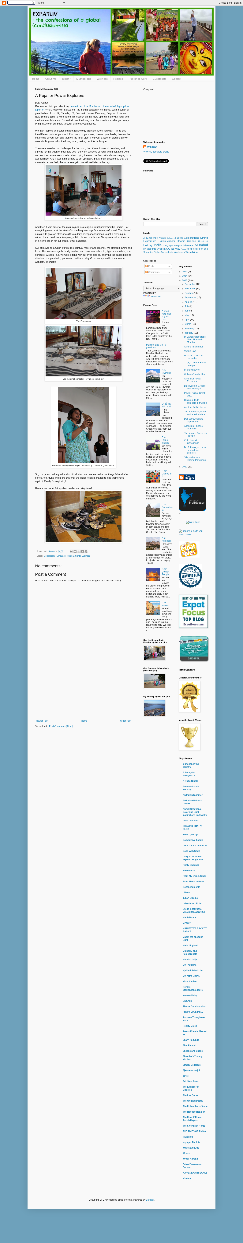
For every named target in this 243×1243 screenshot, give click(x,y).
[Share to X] (79, 551)
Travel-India (167, 252)
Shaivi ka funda (191, 1040)
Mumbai (70, 556)
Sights (78, 556)
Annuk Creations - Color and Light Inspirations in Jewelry (195, 812)
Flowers (181, 241)
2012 (185, 466)
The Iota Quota (190, 1095)
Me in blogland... (191, 945)
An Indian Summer (193, 795)
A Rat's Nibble (190, 781)
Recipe (190, 249)
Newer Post (42, 721)
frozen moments (191, 887)
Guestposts (159, 78)
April (187, 319)
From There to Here (193, 881)
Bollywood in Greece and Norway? (195, 387)
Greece (191, 240)
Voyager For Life (191, 1142)
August (189, 302)
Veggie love (190, 351)
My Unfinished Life (193, 970)
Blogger (150, 1200)
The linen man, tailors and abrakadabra (195, 413)
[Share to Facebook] (82, 551)
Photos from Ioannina (194, 1006)
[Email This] (71, 551)
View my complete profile (156, 151)
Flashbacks (189, 870)
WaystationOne (191, 1147)
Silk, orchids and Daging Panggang (195, 458)
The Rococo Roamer (194, 1112)
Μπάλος (187, 1178)
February (190, 328)
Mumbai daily (190, 959)
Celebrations (49, 556)
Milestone (188, 245)
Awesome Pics (191, 820)
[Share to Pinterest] (86, 551)
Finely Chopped (191, 865)
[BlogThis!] (75, 551)
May (187, 315)
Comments (153, 272)
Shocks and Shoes (193, 1051)
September (191, 297)
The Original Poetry (193, 1101)
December (190, 284)
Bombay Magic (191, 834)
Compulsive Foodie (193, 840)
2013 (185, 280)
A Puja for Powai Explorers (192, 380)
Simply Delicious (192, 1065)
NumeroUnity (190, 995)
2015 (185, 271)
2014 (185, 276)
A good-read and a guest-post (166, 315)
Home (35, 78)
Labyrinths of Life (192, 903)
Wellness (102, 78)
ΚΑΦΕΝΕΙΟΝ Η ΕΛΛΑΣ (195, 1172)
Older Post (125, 721)
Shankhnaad (189, 1045)
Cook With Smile (191, 851)
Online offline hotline (194, 374)
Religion (198, 249)
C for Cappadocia (167, 507)
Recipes (118, 78)
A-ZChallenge (150, 238)
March (188, 324)
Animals (162, 238)
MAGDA (187, 923)
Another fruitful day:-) (195, 407)
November (190, 288)
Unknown (152, 147)
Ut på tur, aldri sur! (166, 405)
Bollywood (171, 238)
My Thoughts (189, 965)
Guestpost (203, 241)
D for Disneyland (167, 474)
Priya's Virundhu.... (193, 1012)
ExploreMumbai (167, 241)
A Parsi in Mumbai (193, 346)
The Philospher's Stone (195, 1106)
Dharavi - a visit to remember (193, 357)
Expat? (66, 78)
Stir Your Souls (191, 1081)
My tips (160, 249)
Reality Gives (190, 1026)
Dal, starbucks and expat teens (193, 420)
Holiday (147, 245)
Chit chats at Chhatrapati (191, 441)
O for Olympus (166, 371)
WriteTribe (191, 252)
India (158, 245)
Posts (151, 266)
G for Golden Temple (165, 572)
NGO (167, 248)
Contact (176, 78)
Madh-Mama (189, 917)
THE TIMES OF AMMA (194, 1131)
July (187, 306)
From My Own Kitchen (194, 876)
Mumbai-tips (83, 78)
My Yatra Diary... (191, 976)
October (189, 293)
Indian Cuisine (190, 898)
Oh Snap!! (188, 1001)
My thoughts (149, 249)
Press (183, 249)
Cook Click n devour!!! (195, 845)
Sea (206, 249)
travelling (188, 1137)
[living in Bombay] (189, 556)
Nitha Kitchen (190, 981)
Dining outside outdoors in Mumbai (195, 401)
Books (180, 238)
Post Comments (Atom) (61, 726)
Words (186, 1153)
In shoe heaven (192, 369)
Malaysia (178, 245)
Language (61, 556)
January (189, 333)
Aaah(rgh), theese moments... (193, 427)
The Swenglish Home (194, 1126)
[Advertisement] (83, 691)
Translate (156, 296)
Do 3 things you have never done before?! (195, 450)
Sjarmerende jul (191, 1070)
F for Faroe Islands (165, 440)
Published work (138, 78)
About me (51, 78)
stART (186, 1076)
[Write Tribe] (193, 522)
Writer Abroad (190, 1158)
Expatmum (149, 240)
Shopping (148, 252)
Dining (204, 237)
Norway (175, 248)
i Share (186, 892)
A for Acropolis (166, 539)
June (187, 310)
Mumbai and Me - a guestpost (156, 346)
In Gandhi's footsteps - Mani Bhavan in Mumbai (195, 340)
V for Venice (165, 604)
